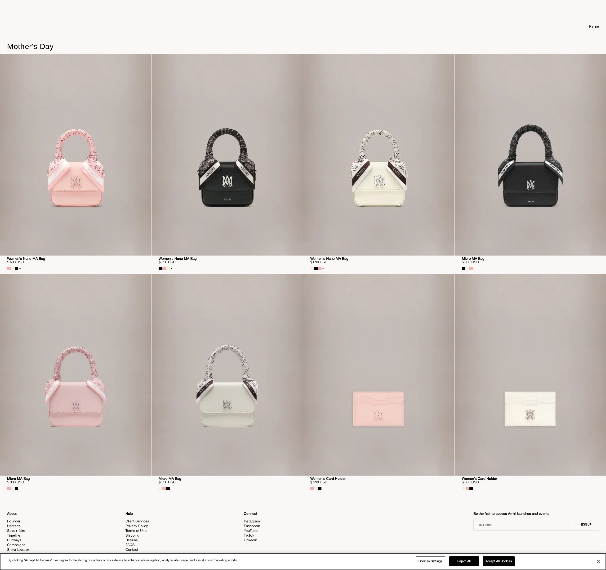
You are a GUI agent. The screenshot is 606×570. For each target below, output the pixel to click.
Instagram (252, 521)
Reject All (464, 561)
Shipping (132, 535)
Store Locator (18, 550)
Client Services (137, 521)
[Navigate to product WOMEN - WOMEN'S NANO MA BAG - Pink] (75, 154)
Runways (14, 540)
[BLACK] (16, 268)
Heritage (14, 526)
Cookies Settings (430, 561)
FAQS (130, 545)
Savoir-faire (16, 531)
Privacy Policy (136, 526)
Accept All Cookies (499, 561)
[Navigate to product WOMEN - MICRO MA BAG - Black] (530, 154)
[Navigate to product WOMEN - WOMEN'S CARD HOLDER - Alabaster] (530, 375)
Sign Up (586, 524)
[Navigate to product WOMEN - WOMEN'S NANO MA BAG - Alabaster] (378, 154)
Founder (13, 521)
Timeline (13, 535)
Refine (594, 26)
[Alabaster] (12, 268)
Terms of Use (136, 531)
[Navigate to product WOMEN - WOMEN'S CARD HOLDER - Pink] (378, 375)
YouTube (251, 531)
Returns (131, 540)
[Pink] (9, 268)
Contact (131, 550)
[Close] (598, 561)
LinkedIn (250, 540)
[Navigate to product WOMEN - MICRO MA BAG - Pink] (75, 375)
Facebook (252, 526)
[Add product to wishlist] (144, 60)
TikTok (249, 535)
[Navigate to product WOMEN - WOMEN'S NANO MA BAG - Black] (227, 154)
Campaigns (16, 545)
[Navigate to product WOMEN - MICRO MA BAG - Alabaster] (227, 375)
